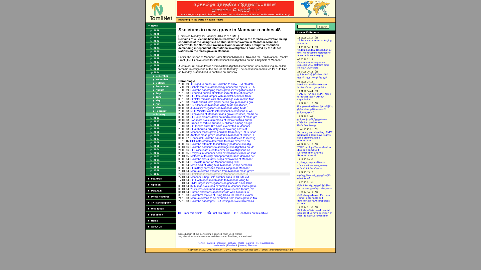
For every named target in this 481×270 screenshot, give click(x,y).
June (159, 97)
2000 (157, 163)
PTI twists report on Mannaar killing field (214, 162)
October (160, 83)
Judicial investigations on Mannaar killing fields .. (219, 108)
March (159, 107)
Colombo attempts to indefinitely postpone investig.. (221, 144)
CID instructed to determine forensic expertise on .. (221, 141)
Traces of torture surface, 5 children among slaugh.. (222, 123)
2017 (157, 61)
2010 (157, 128)
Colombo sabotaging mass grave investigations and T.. (223, 90)
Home (154, 220)
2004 (157, 149)
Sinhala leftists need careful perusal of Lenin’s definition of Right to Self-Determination (314, 213)
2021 (157, 47)
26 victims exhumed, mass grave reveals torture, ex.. (222, 189)
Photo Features (160, 196)
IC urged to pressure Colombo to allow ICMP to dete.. (222, 84)
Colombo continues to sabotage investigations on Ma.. (223, 147)
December (162, 75)
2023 (157, 41)
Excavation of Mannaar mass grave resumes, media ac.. (224, 114)
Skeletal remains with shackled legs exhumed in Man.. (223, 99)
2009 (157, 131)
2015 (157, 69)
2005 (157, 145)
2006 (157, 142)
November (162, 79)
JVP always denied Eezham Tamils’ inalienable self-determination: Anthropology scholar (313, 199)
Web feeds (157, 208)
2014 (157, 72)
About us (156, 226)
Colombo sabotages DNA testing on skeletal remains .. (223, 201)
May (158, 100)
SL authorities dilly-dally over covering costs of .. (219, 129)
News (154, 25)
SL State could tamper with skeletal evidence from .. (221, 96)
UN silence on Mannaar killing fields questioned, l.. (220, 105)
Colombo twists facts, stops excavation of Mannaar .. (222, 159)
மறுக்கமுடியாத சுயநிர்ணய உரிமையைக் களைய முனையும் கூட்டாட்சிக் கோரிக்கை (312, 165)
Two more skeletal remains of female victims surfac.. (222, 120)
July (158, 93)
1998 (157, 170)
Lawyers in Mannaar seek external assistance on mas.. (224, 153)
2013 (157, 117)
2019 (157, 55)
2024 (157, 37)
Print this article (220, 213)
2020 (157, 51)
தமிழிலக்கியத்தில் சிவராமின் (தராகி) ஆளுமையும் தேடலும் (312, 76)
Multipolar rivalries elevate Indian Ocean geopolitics (312, 85)
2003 (157, 153)
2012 (157, 121)
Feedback (157, 214)
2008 (157, 135)
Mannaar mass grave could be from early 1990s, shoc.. (224, 132)
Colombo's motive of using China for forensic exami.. (222, 195)
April (158, 103)
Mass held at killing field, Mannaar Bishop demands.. (222, 165)
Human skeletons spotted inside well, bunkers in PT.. (222, 192)
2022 (157, 44)
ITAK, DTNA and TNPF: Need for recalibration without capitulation (314, 96)
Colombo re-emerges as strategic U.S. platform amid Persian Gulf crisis (313, 65)
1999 (157, 167)
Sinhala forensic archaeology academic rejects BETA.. (223, 87)
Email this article (192, 213)
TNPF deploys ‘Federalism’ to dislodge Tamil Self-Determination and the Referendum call (314, 151)
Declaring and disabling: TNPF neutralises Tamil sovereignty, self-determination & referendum (314, 136)
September (162, 86)
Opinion (156, 184)
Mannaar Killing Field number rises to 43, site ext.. (220, 177)
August (160, 89)
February (161, 111)
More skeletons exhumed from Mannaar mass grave (222, 171)
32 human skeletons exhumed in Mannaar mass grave (223, 186)
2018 (157, 58)
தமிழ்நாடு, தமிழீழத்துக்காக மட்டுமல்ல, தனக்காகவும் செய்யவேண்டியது (312, 122)
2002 (157, 156)
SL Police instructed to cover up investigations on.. (221, 150)
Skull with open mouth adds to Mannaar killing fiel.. (220, 180)
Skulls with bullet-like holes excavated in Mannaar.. (221, 126)
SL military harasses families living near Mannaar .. (221, 168)
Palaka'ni (156, 190)
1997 (157, 173)
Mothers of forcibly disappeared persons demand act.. (223, 156)
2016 (157, 65)
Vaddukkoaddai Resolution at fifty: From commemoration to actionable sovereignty (314, 52)
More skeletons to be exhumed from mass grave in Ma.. (224, 198)
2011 (156, 125)
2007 (157, 139)
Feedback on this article (253, 213)
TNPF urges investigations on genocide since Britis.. (222, 183)
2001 (157, 159)
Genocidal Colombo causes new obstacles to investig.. (223, 138)
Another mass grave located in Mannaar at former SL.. (223, 135)
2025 (157, 33)
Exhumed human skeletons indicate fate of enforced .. (223, 93)
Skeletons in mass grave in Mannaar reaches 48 (219, 174)
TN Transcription (161, 202)
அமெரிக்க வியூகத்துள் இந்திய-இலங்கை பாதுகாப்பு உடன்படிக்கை (314, 187)
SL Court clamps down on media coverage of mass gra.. (224, 117)
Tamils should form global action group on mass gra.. (222, 102)
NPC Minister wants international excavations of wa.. (222, 111)
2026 (157, 30)
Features (156, 178)
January (161, 114)
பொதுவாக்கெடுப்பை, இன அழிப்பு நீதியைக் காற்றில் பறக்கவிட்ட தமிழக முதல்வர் (314, 109)
